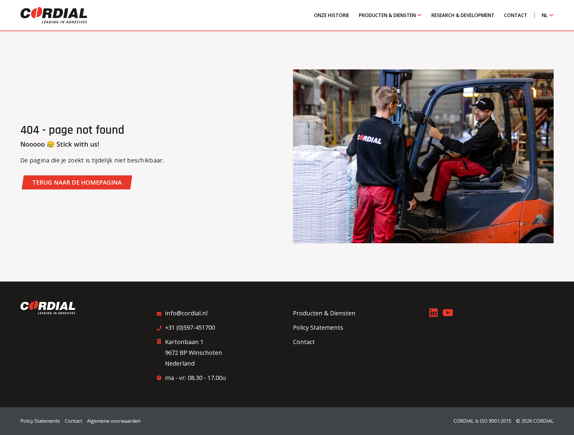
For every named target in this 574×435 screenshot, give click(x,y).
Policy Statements (318, 327)
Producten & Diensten (387, 15)
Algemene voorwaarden (114, 421)
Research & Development (462, 15)
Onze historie (331, 15)
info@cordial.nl (186, 313)
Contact (515, 15)
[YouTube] (447, 312)
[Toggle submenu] (417, 15)
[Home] (53, 15)
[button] (77, 182)
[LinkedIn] (433, 312)
